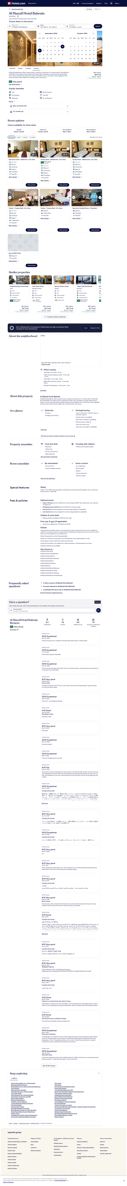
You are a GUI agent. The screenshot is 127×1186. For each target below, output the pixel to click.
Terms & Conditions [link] (82, 1141)
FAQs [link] (32, 1144)
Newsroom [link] (57, 1149)
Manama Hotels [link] (35, 1123)
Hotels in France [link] (12, 1156)
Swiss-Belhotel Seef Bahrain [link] (64, 1097)
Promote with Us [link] (58, 1152)
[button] (47, 42)
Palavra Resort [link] (59, 1117)
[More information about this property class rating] (18, 16)
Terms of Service (8, 1182)
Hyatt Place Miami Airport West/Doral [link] (23, 1112)
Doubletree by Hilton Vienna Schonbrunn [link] (24, 1115)
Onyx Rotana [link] (15, 1088)
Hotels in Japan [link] (12, 1162)
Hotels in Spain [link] (12, 1159)
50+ (98, 63)
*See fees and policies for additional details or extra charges (57, 436)
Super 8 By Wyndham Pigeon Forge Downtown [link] (69, 1092)
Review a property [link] (36, 1150)
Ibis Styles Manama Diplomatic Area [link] (66, 1113)
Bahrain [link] (15, 1123)
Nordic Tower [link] (15, 1113)
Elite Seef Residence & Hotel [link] (20, 1108)
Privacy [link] (79, 1144)
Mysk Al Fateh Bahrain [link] (18, 1100)
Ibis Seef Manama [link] (60, 1103)
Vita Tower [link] (58, 1083)
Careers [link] (102, 1144)
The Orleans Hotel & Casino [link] (63, 1093)
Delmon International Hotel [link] (63, 1098)
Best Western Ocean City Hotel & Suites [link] (23, 1110)
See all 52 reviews (14, 84)
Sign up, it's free (95, 328)
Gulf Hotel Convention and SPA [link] (21, 1097)
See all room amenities (48, 478)
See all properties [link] (17, 9)
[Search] (98, 610)
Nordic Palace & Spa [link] (17, 1098)
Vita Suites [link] (58, 1085)
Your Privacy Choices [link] (82, 1150)
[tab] (14, 1078)
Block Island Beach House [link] (19, 1085)
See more (43, 390)
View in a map (45, 364)
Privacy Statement (60, 1180)
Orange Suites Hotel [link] (17, 1107)
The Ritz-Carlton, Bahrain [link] (19, 1102)
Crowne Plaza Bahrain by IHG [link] (64, 1090)
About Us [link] (102, 1141)
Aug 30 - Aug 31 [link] (43, 131)
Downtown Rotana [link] (60, 1088)
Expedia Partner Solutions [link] (61, 1146)
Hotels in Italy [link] (11, 1150)
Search (98, 26)
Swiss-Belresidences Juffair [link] (63, 1115)
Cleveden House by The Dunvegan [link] (22, 1092)
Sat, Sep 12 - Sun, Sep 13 (48, 27)
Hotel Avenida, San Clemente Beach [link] (22, 1095)
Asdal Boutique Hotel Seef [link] (63, 1095)
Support (98, 3)
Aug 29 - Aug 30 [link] (19, 131)
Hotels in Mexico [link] (12, 1144)
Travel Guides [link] (103, 1150)
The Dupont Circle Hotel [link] (62, 1108)
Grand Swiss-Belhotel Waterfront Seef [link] (23, 1117)
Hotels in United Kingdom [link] (15, 1153)
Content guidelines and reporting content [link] (86, 1157)
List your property (87, 3)
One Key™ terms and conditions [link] (85, 1147)
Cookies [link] (79, 1153)
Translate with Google (48, 791)
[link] (97, 9)
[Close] (124, 1181)
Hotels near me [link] (104, 1147)
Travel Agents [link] (57, 1155)
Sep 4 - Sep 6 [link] (67, 131)
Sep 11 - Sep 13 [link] (91, 131)
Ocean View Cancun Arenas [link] (63, 1105)
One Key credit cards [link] (105, 1153)
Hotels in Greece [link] (12, 1168)
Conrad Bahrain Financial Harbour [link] (65, 1102)
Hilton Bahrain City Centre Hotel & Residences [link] (25, 1086)
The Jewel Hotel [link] (16, 1093)
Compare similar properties (56, 317)
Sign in (117, 3)
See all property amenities (49, 457)
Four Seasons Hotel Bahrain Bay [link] (65, 1086)
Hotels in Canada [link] (12, 1147)
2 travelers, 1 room (75, 27)
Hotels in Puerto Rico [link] (13, 1165)
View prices (32, 185)
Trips (106, 3)
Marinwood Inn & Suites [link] (18, 1090)
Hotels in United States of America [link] (17, 1141)
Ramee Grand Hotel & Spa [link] (63, 1112)
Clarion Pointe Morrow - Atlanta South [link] (23, 1083)
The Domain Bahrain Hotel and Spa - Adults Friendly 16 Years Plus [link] (75, 1107)
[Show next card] (101, 294)
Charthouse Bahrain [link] (61, 1110)
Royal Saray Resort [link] (60, 1100)
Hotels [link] (10, 1123)
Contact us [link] (34, 1147)
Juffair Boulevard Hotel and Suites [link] (22, 1103)
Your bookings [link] (34, 1141)
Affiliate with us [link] (58, 1143)
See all (11, 101)
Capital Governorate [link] (24, 1123)
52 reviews (13, 629)
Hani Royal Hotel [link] (16, 1105)
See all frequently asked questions (51, 593)
